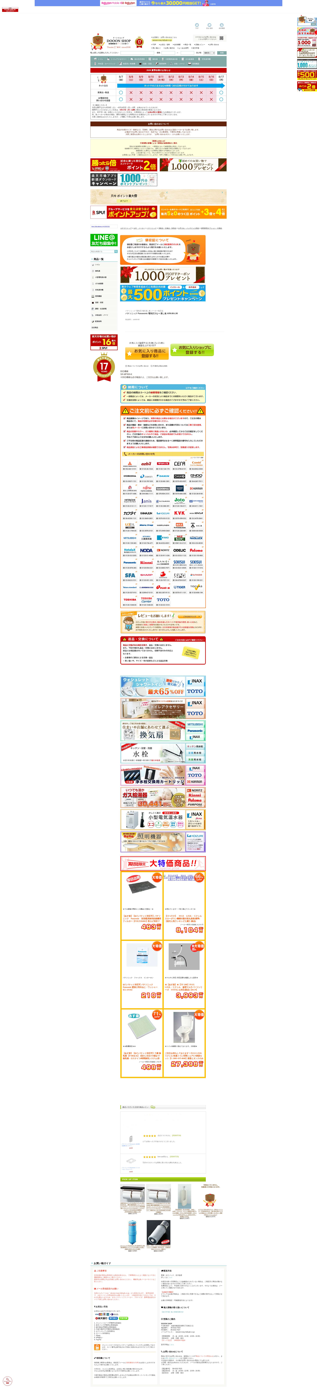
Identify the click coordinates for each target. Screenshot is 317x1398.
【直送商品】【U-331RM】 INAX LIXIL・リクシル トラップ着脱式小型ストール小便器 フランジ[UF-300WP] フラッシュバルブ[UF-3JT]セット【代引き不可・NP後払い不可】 (184, 1213)
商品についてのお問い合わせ (138, 366)
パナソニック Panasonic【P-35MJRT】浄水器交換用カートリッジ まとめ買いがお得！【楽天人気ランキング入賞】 (132, 1247)
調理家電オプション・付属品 (211, 228)
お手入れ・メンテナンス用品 (188, 228)
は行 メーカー (139, 228)
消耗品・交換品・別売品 (167, 228)
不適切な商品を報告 (160, 366)
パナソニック (152, 228)
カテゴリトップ (126, 228)
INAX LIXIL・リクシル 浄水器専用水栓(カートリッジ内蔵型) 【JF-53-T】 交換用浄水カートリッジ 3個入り (158, 1247)
